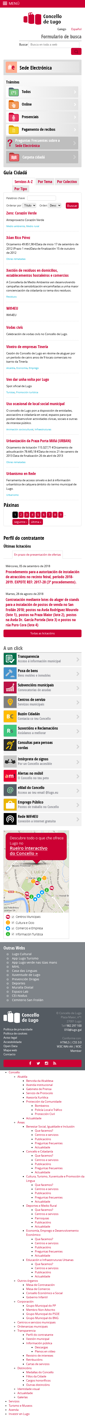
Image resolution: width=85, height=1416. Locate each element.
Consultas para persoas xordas (35, 745)
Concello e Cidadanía (39, 1151)
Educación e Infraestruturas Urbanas (49, 1260)
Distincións (24, 1368)
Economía (21, 368)
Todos (26, 91)
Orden (43, 205)
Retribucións (34, 1360)
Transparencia (28, 656)
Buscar (24, 44)
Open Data (10, 1046)
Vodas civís (14, 327)
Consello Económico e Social (44, 1293)
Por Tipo (20, 189)
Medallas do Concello (40, 1372)
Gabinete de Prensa (38, 1089)
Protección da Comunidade (43, 1101)
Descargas (41, 1347)
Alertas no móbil (30, 773)
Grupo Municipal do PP (41, 1306)
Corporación (25, 1301)
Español (76, 29)
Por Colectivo (67, 181)
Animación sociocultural (19, 429)
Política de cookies (15, 1033)
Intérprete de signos (33, 758)
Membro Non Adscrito (40, 1310)
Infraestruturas (43, 429)
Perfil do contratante (39, 1335)
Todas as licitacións (42, 633)
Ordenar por (14, 205)
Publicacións (43, 1139)
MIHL (15, 966)
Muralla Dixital (22, 987)
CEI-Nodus (19, 996)
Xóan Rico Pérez (18, 237)
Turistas (10, 392)
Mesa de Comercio (38, 1289)
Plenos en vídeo (45, 1351)
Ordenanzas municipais (32, 1326)
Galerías (22, 1397)
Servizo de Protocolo (39, 1093)
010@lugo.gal (73, 1030)
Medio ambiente (15, 226)
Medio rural (32, 226)
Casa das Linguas (24, 971)
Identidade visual (28, 1389)
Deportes (18, 983)
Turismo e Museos (20, 1406)
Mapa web (10, 1050)
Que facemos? (44, 1131)
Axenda (14, 1410)
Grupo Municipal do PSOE (43, 1314)
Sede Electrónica (37, 143)
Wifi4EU (12, 308)
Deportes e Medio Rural (41, 1206)
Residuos (11, 296)
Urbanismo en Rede (21, 473)
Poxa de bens (28, 670)
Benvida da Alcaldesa (39, 1081)
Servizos (14, 1401)
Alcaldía (10, 368)
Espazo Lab (20, 991)
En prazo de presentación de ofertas (37, 555)
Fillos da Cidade (36, 1376)
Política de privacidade (17, 1029)
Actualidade (33, 1118)
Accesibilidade (12, 1042)
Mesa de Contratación (40, 1285)
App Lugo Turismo (25, 958)
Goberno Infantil (37, 1297)
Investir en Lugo (19, 1414)
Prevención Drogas (25, 979)
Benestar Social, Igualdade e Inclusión (50, 1126)
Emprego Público (30, 802)
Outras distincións (38, 1385)
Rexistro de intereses (39, 1355)
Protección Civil (45, 1114)
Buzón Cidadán (29, 713)
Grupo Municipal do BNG (42, 1318)
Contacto (9, 1054)
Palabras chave (15, 198)
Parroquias (42, 1218)
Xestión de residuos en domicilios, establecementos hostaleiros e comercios (37, 273)
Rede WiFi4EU (28, 816)
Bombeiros (42, 1106)
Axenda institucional (39, 1085)
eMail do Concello (31, 787)
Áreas (21, 1122)
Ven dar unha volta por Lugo (27, 379)
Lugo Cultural (22, 954)
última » (36, 522)
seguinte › (20, 522)
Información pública (39, 1343)
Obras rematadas (16, 258)
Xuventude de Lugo (26, 975)
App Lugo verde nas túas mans (34, 962)
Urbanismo (12, 494)
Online (27, 104)
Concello (14, 1072)
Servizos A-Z (24, 181)
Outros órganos (27, 1281)
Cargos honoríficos (38, 1380)
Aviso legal (10, 1037)
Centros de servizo (31, 699)
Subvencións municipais (36, 685)
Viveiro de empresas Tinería (27, 346)
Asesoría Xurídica (37, 1097)
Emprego (34, 368)
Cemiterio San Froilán (27, 1000)
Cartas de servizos (37, 1364)
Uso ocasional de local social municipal (35, 403)
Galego (61, 29)
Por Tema (45, 181)
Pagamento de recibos (38, 129)
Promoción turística (27, 392)
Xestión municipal (37, 1339)
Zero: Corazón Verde (21, 213)
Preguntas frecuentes (49, 1143)
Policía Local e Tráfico (48, 1110)
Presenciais (30, 117)
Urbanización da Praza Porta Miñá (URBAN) (38, 441)
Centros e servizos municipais (36, 1322)
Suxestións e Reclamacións (38, 728)
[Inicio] (42, 18)
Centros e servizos (46, 1135)
